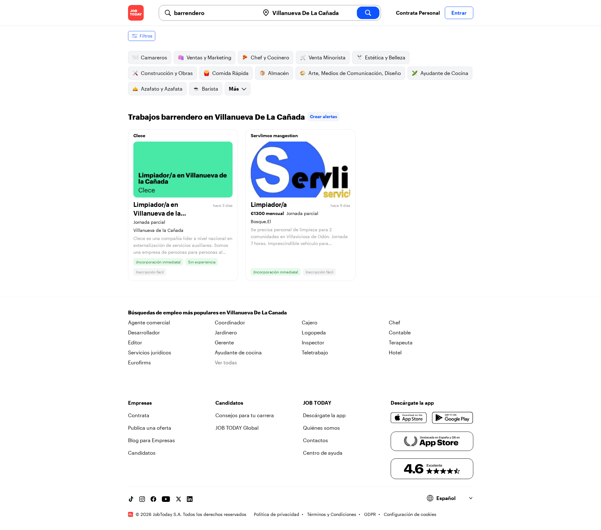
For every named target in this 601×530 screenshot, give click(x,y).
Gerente (224, 342)
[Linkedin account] (190, 499)
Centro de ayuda (322, 453)
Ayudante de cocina (238, 352)
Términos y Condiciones (331, 514)
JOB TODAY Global (237, 428)
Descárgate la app (324, 415)
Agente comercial (149, 322)
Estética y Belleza (385, 57)
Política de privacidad (276, 514)
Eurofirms (139, 362)
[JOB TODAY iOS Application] (409, 418)
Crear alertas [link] (323, 116)
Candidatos (142, 453)
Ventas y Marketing (209, 57)
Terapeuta (401, 342)
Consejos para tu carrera (244, 415)
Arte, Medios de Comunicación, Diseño (354, 73)
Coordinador (230, 322)
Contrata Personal (418, 13)
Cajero (309, 322)
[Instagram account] (142, 499)
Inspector (313, 342)
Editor (135, 342)
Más (234, 89)
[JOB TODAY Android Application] (452, 418)
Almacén (278, 73)
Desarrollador (144, 332)
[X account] (178, 499)
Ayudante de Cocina (444, 73)
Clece (139, 135)
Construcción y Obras (167, 73)
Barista (210, 89)
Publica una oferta (149, 428)
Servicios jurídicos (149, 352)
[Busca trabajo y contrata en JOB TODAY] (136, 13)
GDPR (370, 514)
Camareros (154, 57)
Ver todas (226, 362)
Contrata (138, 415)
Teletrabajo (315, 352)
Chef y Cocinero (270, 57)
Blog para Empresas (151, 440)
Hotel (395, 352)
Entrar (459, 13)
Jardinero (226, 332)
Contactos (315, 440)
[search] (368, 13)
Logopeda (314, 332)
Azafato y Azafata (161, 89)
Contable (400, 332)
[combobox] (214, 12)
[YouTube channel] (166, 499)
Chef (394, 322)
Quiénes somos (321, 428)
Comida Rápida (230, 73)
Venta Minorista (327, 57)
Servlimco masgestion (274, 135)
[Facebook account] (153, 499)
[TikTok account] (131, 499)
